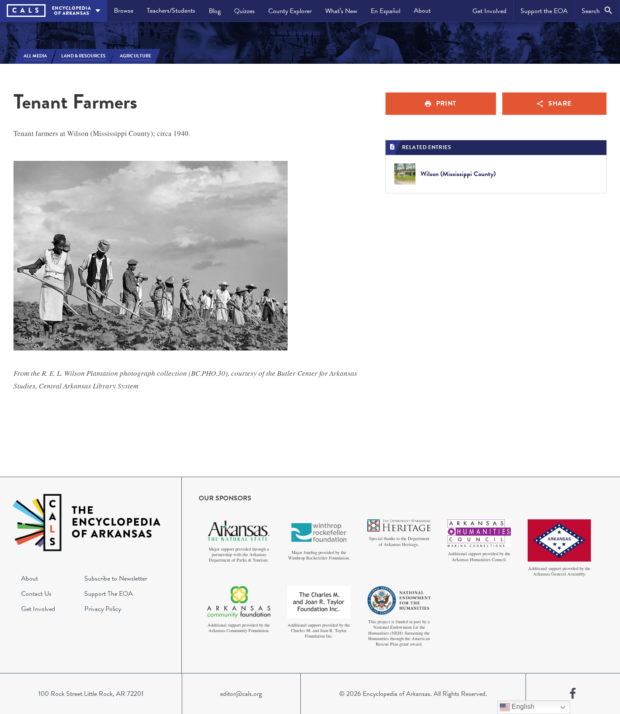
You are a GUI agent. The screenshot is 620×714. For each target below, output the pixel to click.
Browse (123, 10)
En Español (385, 11)
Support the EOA (544, 11)
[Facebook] (573, 693)
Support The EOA (108, 594)
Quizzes (244, 11)
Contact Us (36, 594)
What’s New (341, 11)
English (522, 706)
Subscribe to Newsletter (115, 578)
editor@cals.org (241, 694)
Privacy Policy (102, 609)
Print (446, 103)
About (422, 10)
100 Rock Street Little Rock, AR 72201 (90, 694)
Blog (215, 11)
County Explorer (290, 11)
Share (559, 103)
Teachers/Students (171, 10)
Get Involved (489, 11)
